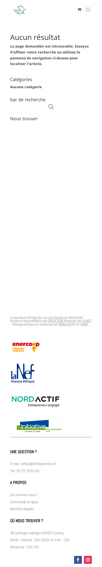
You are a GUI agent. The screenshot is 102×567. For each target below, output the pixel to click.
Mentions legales (22, 508)
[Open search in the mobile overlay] (51, 106)
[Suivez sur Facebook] (78, 560)
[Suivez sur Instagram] (88, 560)
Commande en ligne (24, 501)
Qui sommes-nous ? (24, 494)
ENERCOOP (55, 320)
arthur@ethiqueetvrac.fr (38, 463)
